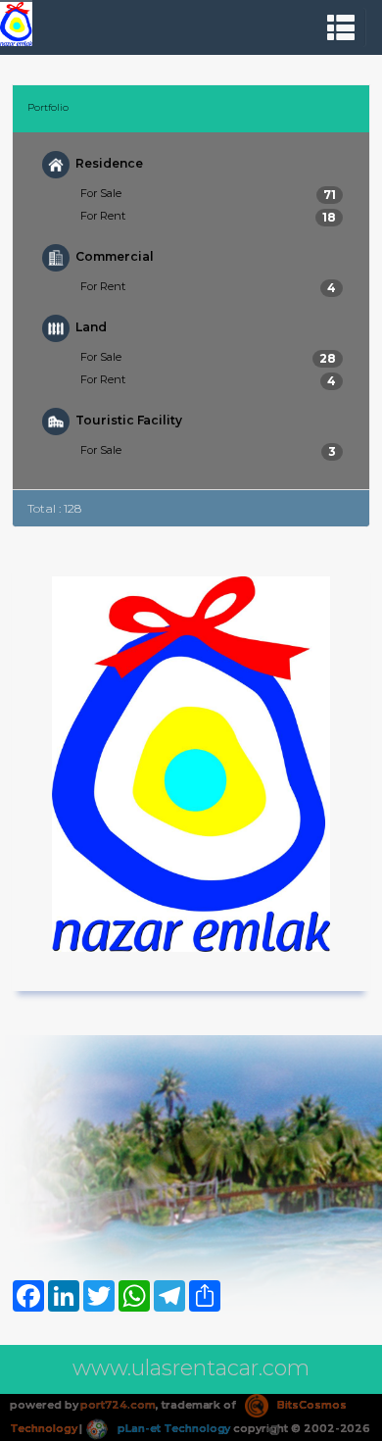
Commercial (114, 256)
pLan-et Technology (172, 1428)
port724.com (117, 1405)
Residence (109, 163)
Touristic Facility (128, 420)
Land (91, 327)
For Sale (208, 194)
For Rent (208, 216)
